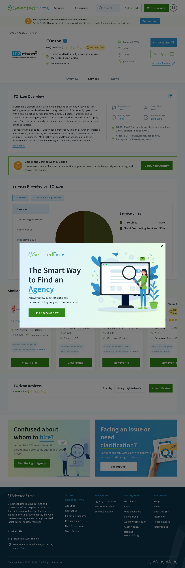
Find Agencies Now (47, 313)
